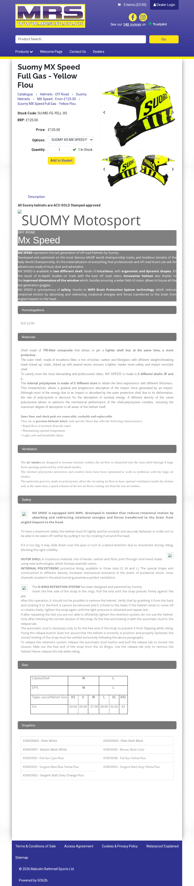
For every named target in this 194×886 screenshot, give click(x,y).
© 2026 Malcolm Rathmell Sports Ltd (46, 869)
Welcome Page (51, 52)
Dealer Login (165, 5)
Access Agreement (78, 846)
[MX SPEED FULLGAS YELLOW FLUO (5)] (138, 112)
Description (36, 197)
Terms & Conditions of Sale (35, 846)
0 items (134, 5)
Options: (38, 140)
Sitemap (21, 857)
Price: (40, 130)
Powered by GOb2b (33, 880)
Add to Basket (61, 160)
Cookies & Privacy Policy (120, 846)
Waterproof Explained (162, 846)
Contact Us (78, 52)
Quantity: (38, 150)
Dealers (98, 52)
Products (22, 52)
